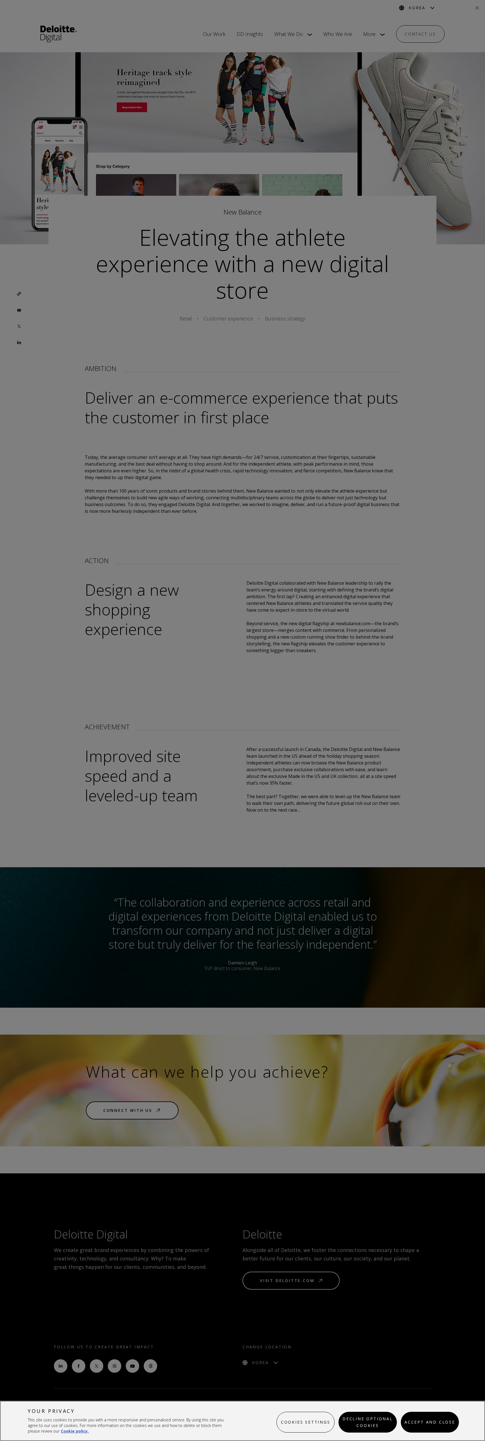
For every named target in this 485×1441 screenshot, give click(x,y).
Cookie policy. (75, 1431)
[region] (242, 1421)
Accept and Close (429, 1422)
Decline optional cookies (367, 1422)
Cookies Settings (305, 1422)
